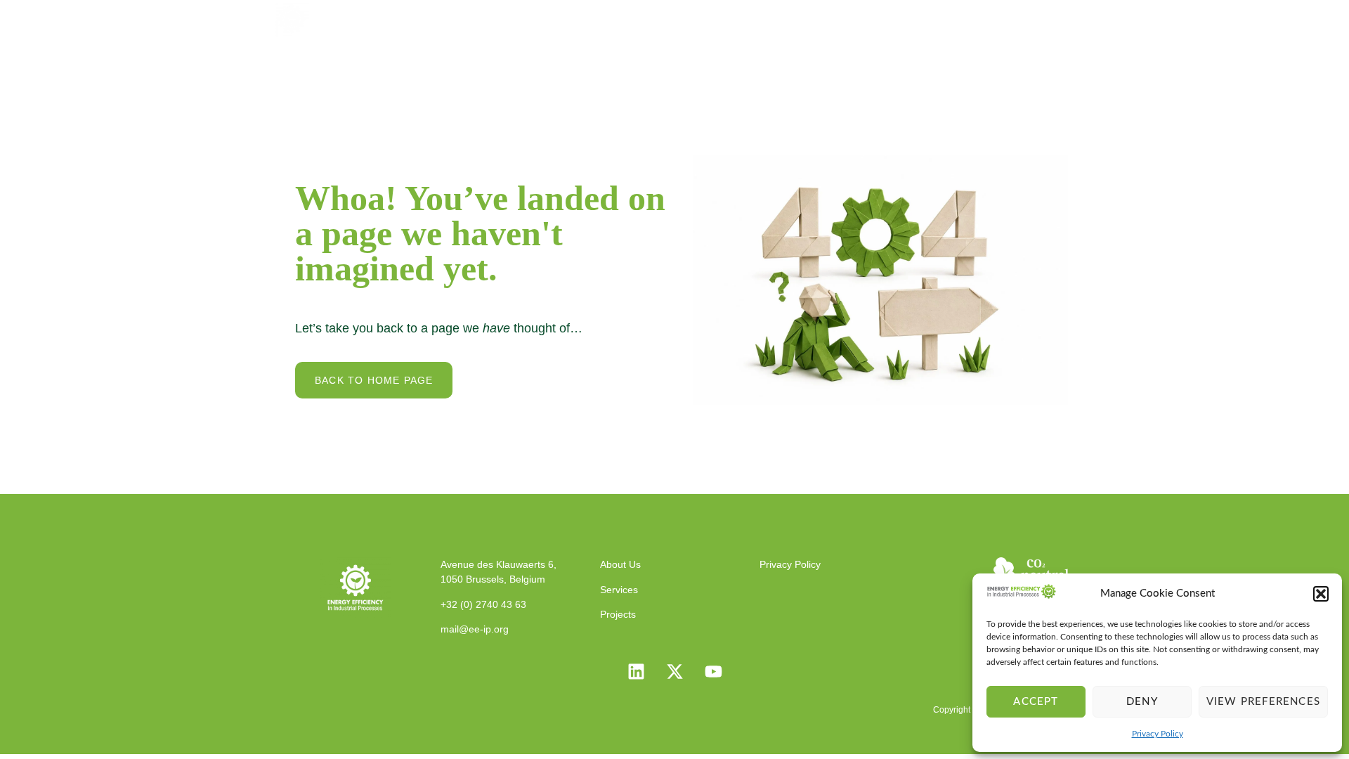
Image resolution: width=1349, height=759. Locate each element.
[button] (1321, 594)
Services (771, 18)
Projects (847, 18)
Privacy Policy (1157, 733)
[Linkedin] (635, 671)
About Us (691, 18)
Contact (1038, 18)
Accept (1035, 701)
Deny (1142, 701)
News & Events (943, 18)
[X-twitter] (674, 671)
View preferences (1263, 701)
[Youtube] (713, 671)
